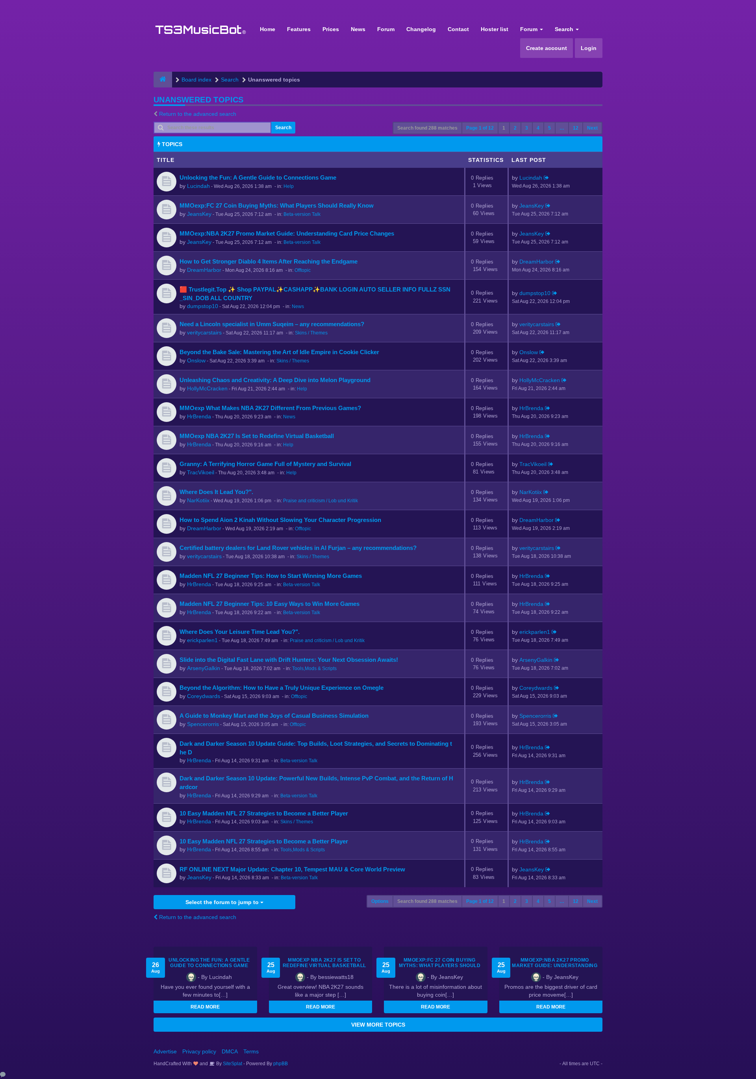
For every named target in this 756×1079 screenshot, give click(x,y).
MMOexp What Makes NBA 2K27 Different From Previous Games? (270, 408)
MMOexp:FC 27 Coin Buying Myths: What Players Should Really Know (277, 205)
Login (589, 48)
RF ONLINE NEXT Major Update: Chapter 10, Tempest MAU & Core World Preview (292, 869)
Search (565, 29)
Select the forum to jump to (222, 902)
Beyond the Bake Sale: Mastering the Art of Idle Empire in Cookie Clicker (279, 352)
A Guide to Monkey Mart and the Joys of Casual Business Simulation (274, 715)
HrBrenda (199, 416)
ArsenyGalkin (203, 668)
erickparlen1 (202, 640)
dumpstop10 (202, 306)
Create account (546, 48)
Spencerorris (203, 724)
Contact (458, 29)
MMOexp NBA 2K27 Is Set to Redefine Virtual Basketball (257, 436)
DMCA (230, 1051)
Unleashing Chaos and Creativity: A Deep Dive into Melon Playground (275, 380)
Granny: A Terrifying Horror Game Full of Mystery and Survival (265, 464)
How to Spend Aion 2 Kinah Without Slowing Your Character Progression (280, 519)
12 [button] (575, 128)
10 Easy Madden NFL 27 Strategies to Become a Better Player (264, 813)
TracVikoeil (200, 472)
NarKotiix (198, 500)
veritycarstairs (204, 332)
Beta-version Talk (302, 214)
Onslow (196, 360)
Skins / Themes (311, 333)
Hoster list (494, 29)
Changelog (421, 29)
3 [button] (526, 128)
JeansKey (199, 214)
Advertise (165, 1051)
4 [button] (538, 128)
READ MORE (205, 1007)
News (358, 29)
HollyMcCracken (207, 388)
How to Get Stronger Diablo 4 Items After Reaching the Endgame (269, 261)
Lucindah (198, 186)
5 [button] (549, 128)
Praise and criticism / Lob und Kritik (320, 500)
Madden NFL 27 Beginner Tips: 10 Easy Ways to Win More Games (269, 603)
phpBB (280, 1063)
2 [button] (515, 128)
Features (299, 29)
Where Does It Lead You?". (216, 491)
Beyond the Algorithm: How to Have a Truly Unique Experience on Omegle (282, 687)
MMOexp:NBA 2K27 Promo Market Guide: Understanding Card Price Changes (287, 233)
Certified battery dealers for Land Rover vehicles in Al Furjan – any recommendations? (298, 547)
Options (380, 901)
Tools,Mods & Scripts (314, 668)
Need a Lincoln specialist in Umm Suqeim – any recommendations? (272, 324)
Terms (251, 1051)
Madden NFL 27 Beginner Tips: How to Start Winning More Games (271, 575)
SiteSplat (232, 1063)
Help (289, 186)
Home (267, 29)
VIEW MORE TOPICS (378, 1024)
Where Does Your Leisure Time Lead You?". (240, 631)
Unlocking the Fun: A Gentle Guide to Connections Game (258, 177)
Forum (386, 29)
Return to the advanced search (197, 114)
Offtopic (303, 270)
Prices (330, 29)
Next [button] (592, 128)
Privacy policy (199, 1051)
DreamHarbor (204, 270)
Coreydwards (203, 696)
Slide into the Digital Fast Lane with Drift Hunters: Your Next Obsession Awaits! (289, 659)
